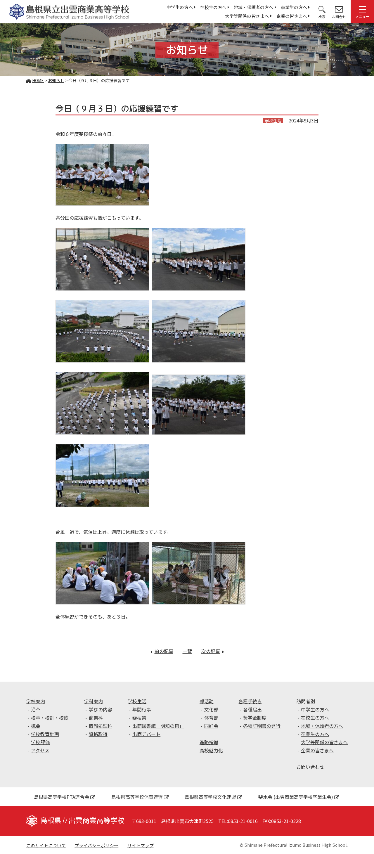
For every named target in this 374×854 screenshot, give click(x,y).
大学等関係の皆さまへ (247, 16)
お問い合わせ (310, 766)
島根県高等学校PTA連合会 (61, 796)
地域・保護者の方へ (253, 7)
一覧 (187, 650)
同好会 (211, 725)
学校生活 (137, 701)
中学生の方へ (180, 7)
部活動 (207, 701)
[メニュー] (362, 9)
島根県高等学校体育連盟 (137, 796)
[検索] (322, 9)
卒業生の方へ (294, 7)
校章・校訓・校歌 (49, 717)
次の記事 (212, 650)
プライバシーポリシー (96, 845)
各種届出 (252, 709)
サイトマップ (140, 845)
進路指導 (209, 742)
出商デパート (146, 733)
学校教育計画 (45, 733)
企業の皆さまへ (291, 16)
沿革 (35, 709)
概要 (35, 725)
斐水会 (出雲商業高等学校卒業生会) (295, 796)
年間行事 (141, 709)
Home (38, 80)
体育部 (211, 717)
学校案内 (35, 701)
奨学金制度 (254, 717)
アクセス (40, 750)
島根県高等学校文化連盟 (210, 796)
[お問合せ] (339, 9)
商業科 (96, 717)
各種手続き (250, 701)
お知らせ (56, 80)
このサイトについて (46, 845)
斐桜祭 (139, 717)
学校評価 (40, 742)
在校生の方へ (213, 7)
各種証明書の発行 (261, 725)
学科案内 (93, 701)
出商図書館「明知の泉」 (158, 725)
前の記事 (164, 650)
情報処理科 (100, 725)
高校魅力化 (211, 750)
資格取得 (98, 733)
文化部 (211, 709)
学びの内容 (100, 709)
